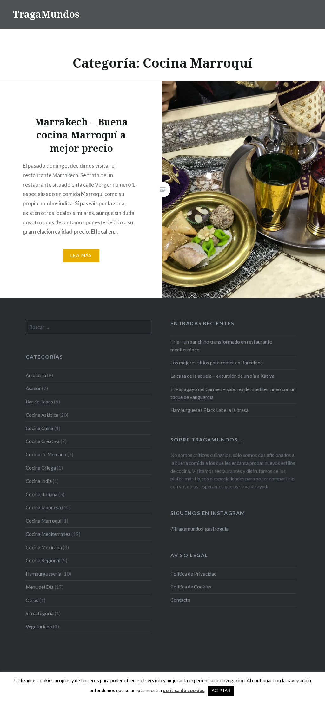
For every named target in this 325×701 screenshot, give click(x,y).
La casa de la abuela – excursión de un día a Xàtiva (222, 376)
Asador (33, 388)
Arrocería (36, 375)
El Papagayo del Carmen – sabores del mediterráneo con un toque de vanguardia (232, 393)
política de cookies (183, 690)
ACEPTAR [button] (221, 690)
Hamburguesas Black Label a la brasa (209, 410)
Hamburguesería (43, 573)
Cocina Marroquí (43, 521)
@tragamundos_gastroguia (199, 528)
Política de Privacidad (193, 573)
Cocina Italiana (41, 494)
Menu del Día (40, 587)
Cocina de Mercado (46, 454)
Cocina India (39, 481)
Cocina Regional (43, 560)
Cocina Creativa (43, 441)
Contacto (180, 600)
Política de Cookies (190, 586)
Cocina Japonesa (43, 507)
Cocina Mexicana (44, 547)
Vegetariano (39, 626)
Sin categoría (40, 613)
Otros (32, 600)
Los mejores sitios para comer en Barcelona (216, 362)
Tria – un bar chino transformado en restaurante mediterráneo (221, 345)
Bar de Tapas (39, 401)
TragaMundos (46, 14)
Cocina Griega (41, 468)
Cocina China (39, 428)
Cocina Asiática (42, 415)
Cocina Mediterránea (48, 534)
